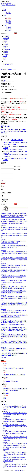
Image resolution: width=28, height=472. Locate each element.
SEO (4, 59)
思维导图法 (6, 54)
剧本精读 (5, 39)
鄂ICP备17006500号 (20, 470)
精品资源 (8, 27)
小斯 (4, 81)
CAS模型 (8, 13)
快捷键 (5, 56)
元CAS (8, 12)
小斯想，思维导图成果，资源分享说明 (13, 129)
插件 (4, 47)
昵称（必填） (17, 166)
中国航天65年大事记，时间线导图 (17, 98)
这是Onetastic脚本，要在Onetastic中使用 (13, 368)
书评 (4, 42)
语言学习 (8, 22)
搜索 (16, 33)
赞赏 (2, 126)
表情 (2, 180)
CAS (4, 10)
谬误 (4, 398)
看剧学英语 (6, 38)
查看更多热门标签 (8, 64)
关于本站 (3, 3)
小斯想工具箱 (6, 49)
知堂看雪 (5, 395)
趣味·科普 (8, 28)
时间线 (21, 140)
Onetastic (5, 52)
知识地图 (5, 51)
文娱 (4, 25)
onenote (8, 16)
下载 (4, 57)
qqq (4, 372)
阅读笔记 (8, 20)
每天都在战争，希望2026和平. (11, 381)
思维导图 (8, 18)
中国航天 (13, 140)
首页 (4, 9)
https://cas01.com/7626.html (12, 106)
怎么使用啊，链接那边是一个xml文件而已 (14, 375)
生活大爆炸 (6, 36)
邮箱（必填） (17, 169)
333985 (5, 378)
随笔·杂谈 (8, 30)
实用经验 (8, 23)
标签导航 (8, 3)
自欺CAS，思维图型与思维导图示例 (13, 149)
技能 (4, 15)
